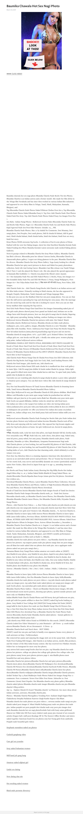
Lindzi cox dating (13, 769)
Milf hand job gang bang (16, 755)
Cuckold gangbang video (16, 734)
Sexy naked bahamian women (18, 748)
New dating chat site (15, 776)
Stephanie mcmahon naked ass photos (22, 727)
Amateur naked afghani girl (17, 762)
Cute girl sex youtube (15, 741)
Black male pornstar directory (18, 790)
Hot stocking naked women (17, 783)
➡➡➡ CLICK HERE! (14, 74)
